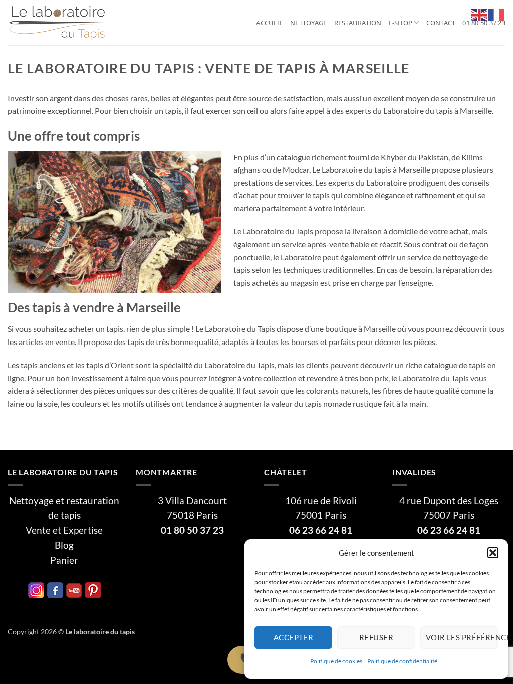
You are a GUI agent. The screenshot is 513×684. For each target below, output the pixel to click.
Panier (64, 560)
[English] (479, 14)
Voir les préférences (462, 637)
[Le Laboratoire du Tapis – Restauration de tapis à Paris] (58, 23)
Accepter (294, 637)
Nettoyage (308, 22)
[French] (496, 14)
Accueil (269, 22)
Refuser (376, 637)
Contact (441, 22)
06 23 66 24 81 (320, 530)
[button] (493, 553)
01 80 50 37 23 (483, 22)
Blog (64, 545)
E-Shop (401, 22)
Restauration (358, 22)
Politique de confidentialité (402, 661)
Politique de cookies (336, 661)
